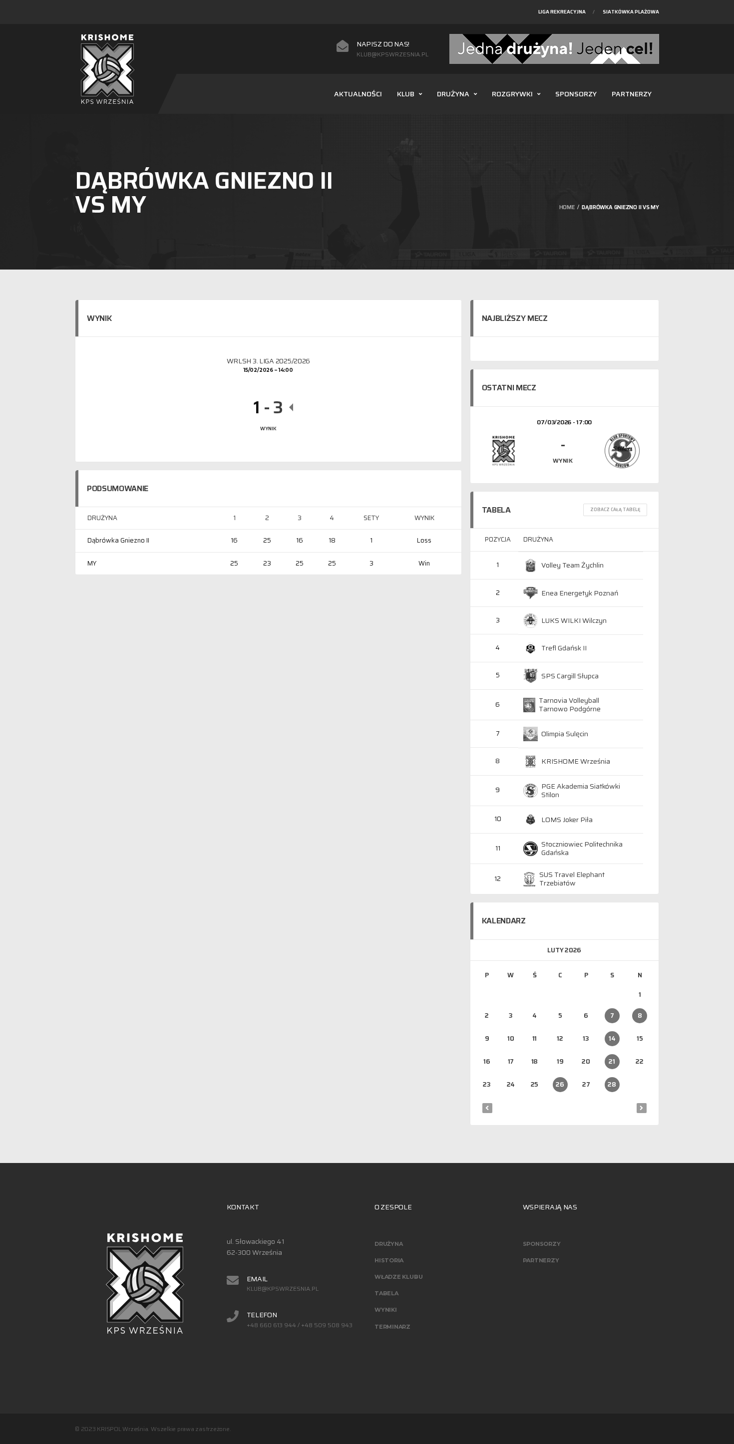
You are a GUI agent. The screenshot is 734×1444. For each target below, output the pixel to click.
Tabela (386, 1293)
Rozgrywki (512, 93)
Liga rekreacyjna (562, 11)
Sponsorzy (576, 93)
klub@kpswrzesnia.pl (392, 54)
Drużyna (453, 93)
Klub (405, 93)
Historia (388, 1260)
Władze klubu (398, 1276)
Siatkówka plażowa (631, 11)
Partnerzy (632, 93)
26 (560, 1084)
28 (612, 1084)
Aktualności (358, 93)
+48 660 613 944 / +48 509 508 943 (300, 1325)
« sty (487, 1108)
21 (612, 1061)
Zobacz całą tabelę (615, 509)
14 (612, 1038)
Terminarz (392, 1326)
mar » (642, 1108)
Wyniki (385, 1309)
